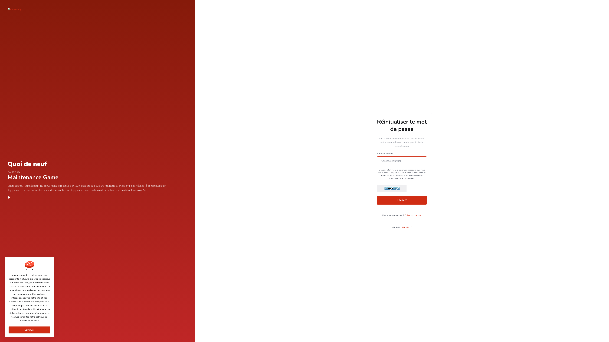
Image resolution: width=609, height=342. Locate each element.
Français (405, 226)
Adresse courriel (385, 153)
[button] (9, 197)
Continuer (29, 329)
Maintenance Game (33, 177)
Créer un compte (413, 215)
